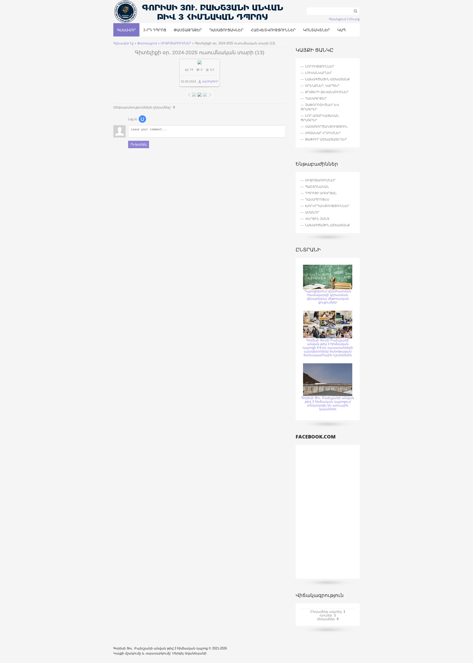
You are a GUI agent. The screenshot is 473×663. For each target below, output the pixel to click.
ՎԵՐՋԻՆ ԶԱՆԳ (317, 218)
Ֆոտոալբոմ (147, 43)
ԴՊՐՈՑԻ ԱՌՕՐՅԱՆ (321, 193)
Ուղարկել (139, 144)
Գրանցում (337, 19)
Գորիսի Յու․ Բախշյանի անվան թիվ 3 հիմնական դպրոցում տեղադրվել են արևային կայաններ (327, 403)
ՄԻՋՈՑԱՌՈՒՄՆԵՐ (176, 43)
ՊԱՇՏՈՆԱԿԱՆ (317, 186)
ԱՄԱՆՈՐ (312, 212)
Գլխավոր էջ (123, 43)
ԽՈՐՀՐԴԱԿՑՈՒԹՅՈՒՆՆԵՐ (327, 206)
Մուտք (354, 19)
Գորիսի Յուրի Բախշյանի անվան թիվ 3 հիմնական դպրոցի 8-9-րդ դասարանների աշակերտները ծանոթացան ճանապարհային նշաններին (328, 347)
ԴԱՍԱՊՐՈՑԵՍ (317, 199)
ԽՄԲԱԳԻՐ (210, 81)
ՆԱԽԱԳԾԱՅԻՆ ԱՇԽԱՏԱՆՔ (327, 225)
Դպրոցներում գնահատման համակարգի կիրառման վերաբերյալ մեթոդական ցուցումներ (327, 296)
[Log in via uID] (142, 119)
